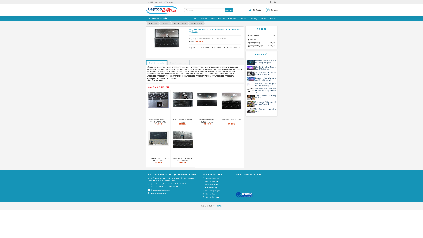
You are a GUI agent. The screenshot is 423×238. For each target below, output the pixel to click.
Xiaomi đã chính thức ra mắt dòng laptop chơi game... (265, 62)
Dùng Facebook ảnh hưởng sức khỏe (265, 97)
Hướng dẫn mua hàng (211, 184)
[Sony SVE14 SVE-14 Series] (231, 102)
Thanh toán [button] (232, 18)
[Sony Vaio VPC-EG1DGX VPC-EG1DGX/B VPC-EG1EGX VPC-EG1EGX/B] (166, 38)
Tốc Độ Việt (217, 206)
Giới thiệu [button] (203, 18)
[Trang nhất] (195, 18)
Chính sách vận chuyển (212, 191)
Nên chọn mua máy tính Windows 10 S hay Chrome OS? (265, 91)
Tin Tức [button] (242, 18)
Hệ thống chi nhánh (156, 2)
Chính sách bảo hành (211, 181)
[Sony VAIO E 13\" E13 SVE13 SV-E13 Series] (158, 139)
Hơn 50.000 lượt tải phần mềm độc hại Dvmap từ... (265, 84)
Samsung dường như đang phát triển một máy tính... (265, 79)
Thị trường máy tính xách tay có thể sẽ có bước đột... (265, 73)
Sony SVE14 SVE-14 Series (231, 119)
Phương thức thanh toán (212, 178)
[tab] (156, 63)
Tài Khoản (257, 10)
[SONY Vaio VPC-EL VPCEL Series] (183, 100)
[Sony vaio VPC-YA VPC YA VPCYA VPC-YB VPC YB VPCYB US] (158, 101)
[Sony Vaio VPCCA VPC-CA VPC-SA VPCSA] (183, 140)
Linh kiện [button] (221, 18)
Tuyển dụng (169, 2)
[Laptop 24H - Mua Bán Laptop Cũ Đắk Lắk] (161, 10)
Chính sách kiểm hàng (211, 197)
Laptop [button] (212, 18)
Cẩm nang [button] (253, 18)
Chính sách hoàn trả (210, 194)
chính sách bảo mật (210, 188)
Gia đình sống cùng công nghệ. (265, 110)
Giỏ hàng (274, 10)
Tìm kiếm (230, 10)
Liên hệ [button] (273, 18)
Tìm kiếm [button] (263, 18)
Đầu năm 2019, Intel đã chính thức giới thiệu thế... (265, 68)
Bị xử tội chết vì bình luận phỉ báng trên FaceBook (265, 103)
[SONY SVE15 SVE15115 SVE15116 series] (207, 100)
